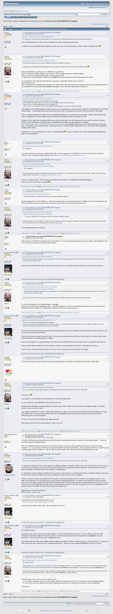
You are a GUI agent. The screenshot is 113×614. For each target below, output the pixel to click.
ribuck (6, 190)
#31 (108, 316)
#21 (108, 33)
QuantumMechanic (10, 434)
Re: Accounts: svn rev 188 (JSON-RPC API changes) (42, 32)
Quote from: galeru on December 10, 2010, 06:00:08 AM (37, 256)
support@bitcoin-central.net (71, 91)
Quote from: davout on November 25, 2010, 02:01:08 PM (37, 36)
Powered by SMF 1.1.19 (46, 610)
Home (8, 17)
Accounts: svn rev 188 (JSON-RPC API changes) (60, 21)
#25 (108, 160)
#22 (108, 57)
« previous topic (96, 24)
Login (23, 17)
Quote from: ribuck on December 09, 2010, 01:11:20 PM (37, 212)
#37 (108, 526)
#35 (108, 455)
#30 (108, 283)
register (27, 11)
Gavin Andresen (9, 252)
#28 (108, 237)
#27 (108, 208)
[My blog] (8, 279)
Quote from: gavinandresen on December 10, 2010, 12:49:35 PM (39, 287)
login (21, 11)
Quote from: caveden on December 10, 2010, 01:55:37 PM (37, 387)
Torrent (28, 14)
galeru (6, 236)
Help (13, 17)
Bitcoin (16, 21)
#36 (108, 496)
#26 (108, 190)
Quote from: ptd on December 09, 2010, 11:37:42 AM (36, 164)
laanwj (6, 32)
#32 (108, 358)
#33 (108, 384)
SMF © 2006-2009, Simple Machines (63, 610)
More (34, 17)
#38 (108, 556)
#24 (108, 142)
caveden (7, 357)
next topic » (105, 24)
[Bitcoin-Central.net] (8, 81)
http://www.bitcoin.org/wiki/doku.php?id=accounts (38, 502)
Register (29, 17)
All (13, 26)
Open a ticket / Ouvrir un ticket (50, 91)
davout (6, 56)
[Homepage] (8, 479)
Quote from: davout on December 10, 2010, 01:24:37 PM (37, 320)
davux (6, 454)
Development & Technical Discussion (31, 21)
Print (106, 26)
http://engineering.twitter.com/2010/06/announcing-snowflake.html (43, 124)
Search (18, 17)
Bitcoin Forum (7, 21)
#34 (108, 436)
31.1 (25, 14)
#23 (108, 95)
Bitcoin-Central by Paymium (28, 91)
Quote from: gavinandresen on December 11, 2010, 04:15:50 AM (39, 560)
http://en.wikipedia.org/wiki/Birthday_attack (71, 155)
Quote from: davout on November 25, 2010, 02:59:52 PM (37, 98)
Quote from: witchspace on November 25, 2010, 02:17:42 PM (38, 60)
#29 (108, 253)
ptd (5, 142)
